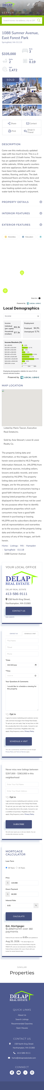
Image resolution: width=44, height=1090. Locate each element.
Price (8, 878)
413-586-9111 (28, 4)
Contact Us (18, 611)
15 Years (21, 868)
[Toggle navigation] (40, 4)
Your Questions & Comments (17, 681)
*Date (8, 660)
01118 (20, 549)
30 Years (11, 868)
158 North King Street (24, 1046)
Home (5, 545)
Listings (14, 545)
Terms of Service (21, 752)
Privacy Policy (29, 731)
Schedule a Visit (30, 634)
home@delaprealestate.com (24, 1058)
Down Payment (12, 889)
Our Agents (10, 617)
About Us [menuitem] (22, 1015)
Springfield (9, 549)
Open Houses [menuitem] (22, 1028)
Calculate (19, 916)
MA (22, 545)
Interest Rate (11, 900)
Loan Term (10, 861)
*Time (8, 671)
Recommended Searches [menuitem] (22, 1023)
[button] (38, 20)
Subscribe (18, 824)
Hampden (31, 545)
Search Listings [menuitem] (22, 1019)
